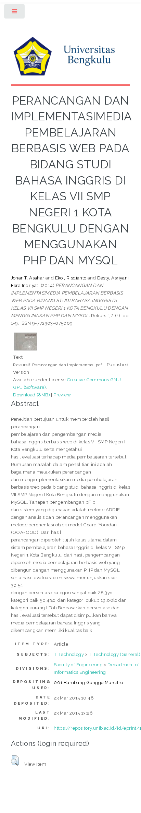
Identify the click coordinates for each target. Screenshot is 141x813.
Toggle (15, 13)
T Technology (69, 654)
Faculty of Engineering (78, 664)
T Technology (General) (114, 654)
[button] (15, 760)
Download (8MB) (31, 394)
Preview (62, 394)
